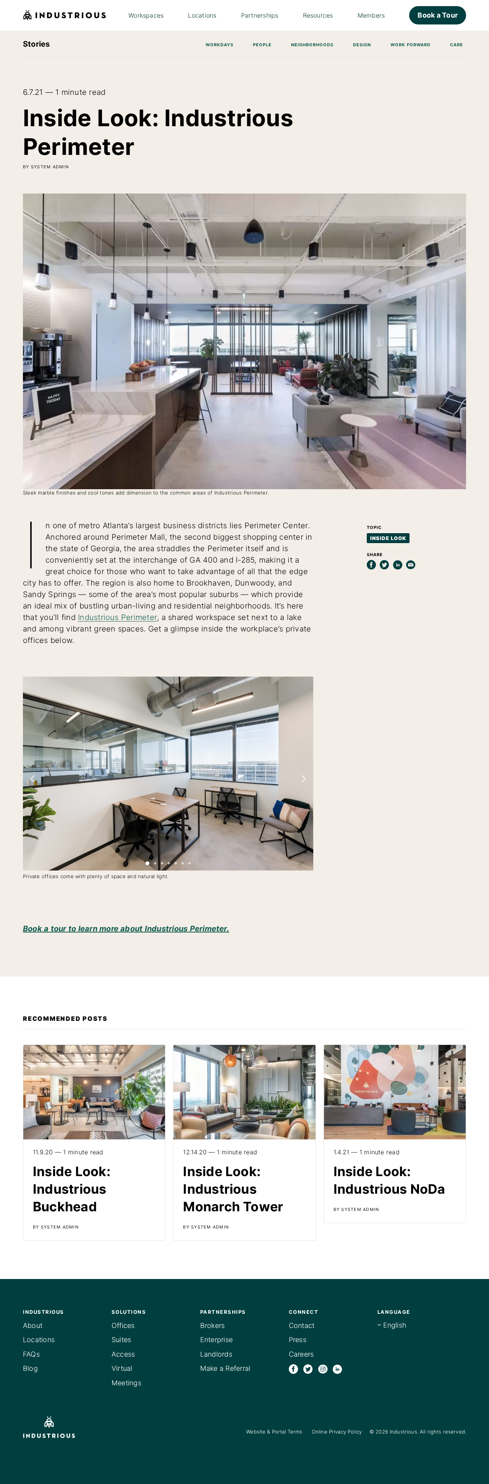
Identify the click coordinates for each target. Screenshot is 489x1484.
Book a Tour (438, 15)
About (32, 1325)
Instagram (322, 1368)
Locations (39, 1340)
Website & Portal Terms (274, 1432)
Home (65, 15)
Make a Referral (225, 1368)
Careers (301, 1354)
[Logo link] (60, 1427)
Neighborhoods (312, 44)
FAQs (31, 1354)
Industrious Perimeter (117, 617)
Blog (30, 1368)
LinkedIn (337, 1368)
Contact (302, 1325)
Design (362, 44)
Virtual (122, 1368)
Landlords (216, 1354)
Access (123, 1354)
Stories (36, 44)
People (262, 44)
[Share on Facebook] (371, 565)
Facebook (293, 1368)
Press (297, 1340)
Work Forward (410, 44)
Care (456, 44)
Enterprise (216, 1340)
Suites (121, 1340)
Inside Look (388, 538)
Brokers (212, 1325)
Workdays (219, 44)
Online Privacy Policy (337, 1432)
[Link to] (94, 1142)
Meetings (126, 1383)
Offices (123, 1325)
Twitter (308, 1368)
